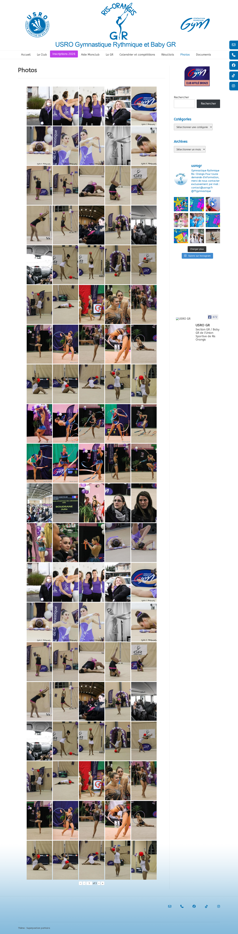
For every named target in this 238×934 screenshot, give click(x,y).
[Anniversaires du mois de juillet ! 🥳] (213, 220)
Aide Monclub (90, 54)
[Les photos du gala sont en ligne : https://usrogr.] (197, 236)
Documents (203, 54)
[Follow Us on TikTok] (203, 906)
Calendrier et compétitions (137, 54)
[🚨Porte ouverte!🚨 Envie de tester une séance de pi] (181, 236)
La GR (109, 54)
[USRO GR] (184, 319)
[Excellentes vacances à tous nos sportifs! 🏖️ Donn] (181, 220)
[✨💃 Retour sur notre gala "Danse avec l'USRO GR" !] (213, 204)
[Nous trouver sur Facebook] (191, 906)
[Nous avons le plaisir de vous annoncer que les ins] (197, 220)
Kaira (47, 928)
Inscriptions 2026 (63, 54)
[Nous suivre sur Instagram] (215, 906)
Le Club (42, 54)
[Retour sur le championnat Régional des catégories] (213, 236)
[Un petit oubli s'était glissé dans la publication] (197, 204)
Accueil (26, 54)
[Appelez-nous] (178, 906)
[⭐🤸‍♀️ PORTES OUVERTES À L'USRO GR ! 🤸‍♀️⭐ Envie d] (181, 204)
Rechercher (181, 97)
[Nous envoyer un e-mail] (166, 906)
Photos (185, 54)
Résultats (167, 54)
